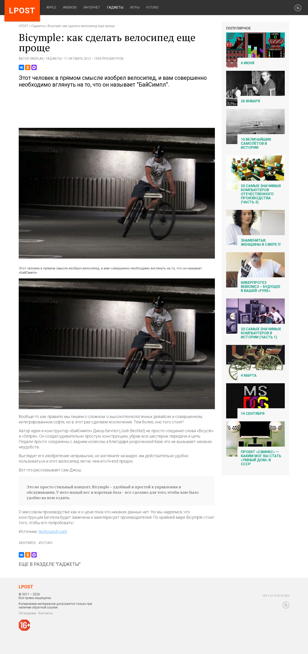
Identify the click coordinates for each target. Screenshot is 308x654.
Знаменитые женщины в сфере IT (261, 242)
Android (70, 7)
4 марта (249, 375)
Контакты (45, 613)
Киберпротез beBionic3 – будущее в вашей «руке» (260, 286)
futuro (47, 543)
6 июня (247, 63)
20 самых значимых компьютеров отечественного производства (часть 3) (261, 194)
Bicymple (28, 543)
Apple (51, 7)
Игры (135, 7)
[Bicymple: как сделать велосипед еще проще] (117, 257)
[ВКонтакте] (21, 67)
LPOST (24, 26)
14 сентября (252, 413)
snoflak (37, 58)
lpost (22, 10)
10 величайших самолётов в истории (256, 143)
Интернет (91, 7)
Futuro (152, 7)
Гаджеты (115, 7)
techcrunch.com (53, 531)
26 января (250, 101)
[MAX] (34, 67)
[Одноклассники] (27, 67)
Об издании (27, 613)
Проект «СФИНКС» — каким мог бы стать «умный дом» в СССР (261, 458)
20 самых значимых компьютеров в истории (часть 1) (261, 333)
